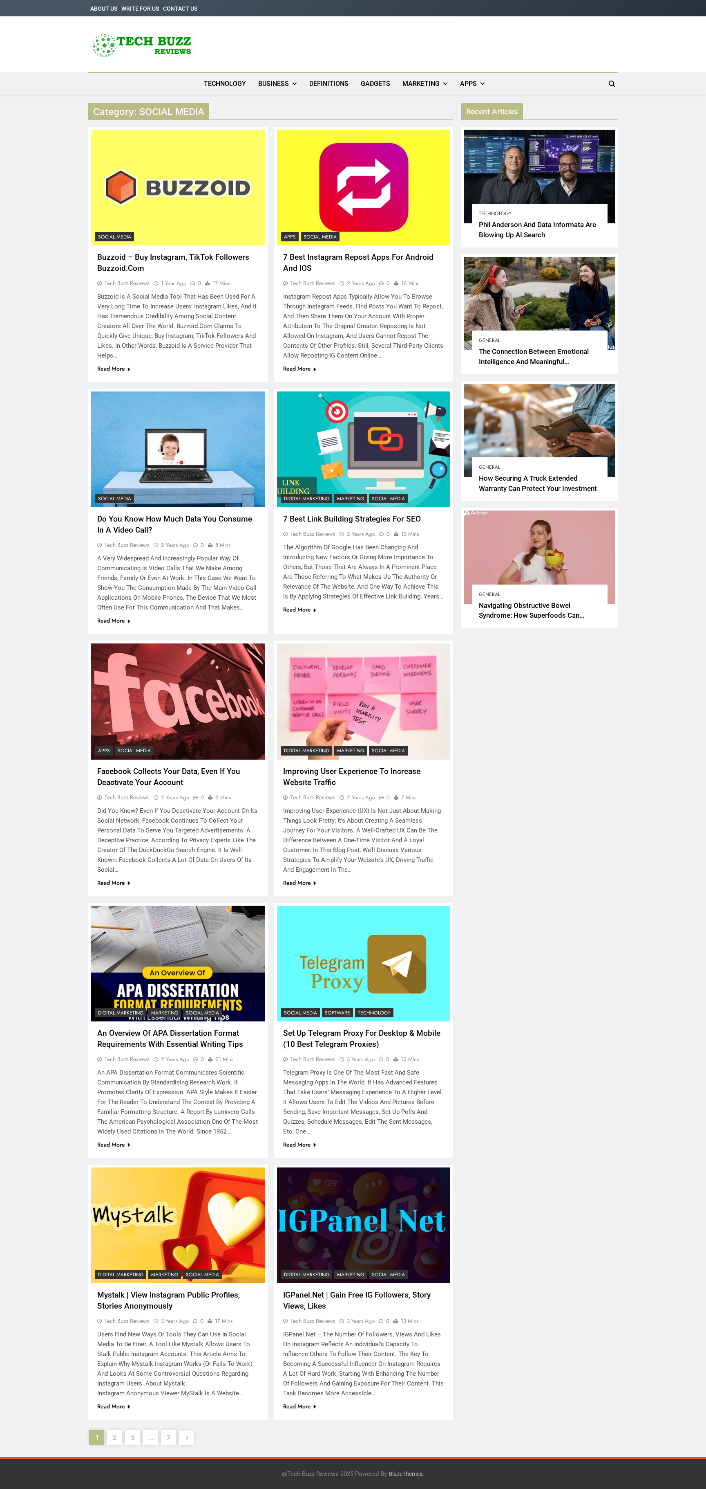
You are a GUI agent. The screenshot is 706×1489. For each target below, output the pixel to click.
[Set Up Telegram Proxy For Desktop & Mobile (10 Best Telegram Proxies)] (364, 963)
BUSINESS (273, 84)
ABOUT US (103, 8)
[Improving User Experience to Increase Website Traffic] (364, 701)
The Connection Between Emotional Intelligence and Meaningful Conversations (534, 362)
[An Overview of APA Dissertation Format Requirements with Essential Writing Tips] (178, 963)
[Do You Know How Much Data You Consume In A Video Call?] (178, 449)
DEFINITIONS (329, 84)
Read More (111, 368)
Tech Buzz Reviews (127, 283)
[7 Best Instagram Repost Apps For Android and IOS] (364, 187)
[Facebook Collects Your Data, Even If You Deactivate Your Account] (178, 701)
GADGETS (375, 84)
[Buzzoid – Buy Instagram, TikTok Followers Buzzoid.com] (178, 187)
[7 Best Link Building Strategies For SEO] (364, 449)
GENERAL (489, 340)
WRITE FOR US (140, 8)
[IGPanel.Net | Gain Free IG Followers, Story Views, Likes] (364, 1225)
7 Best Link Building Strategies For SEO (352, 519)
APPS (468, 84)
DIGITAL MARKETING (306, 498)
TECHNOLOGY (225, 84)
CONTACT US (180, 8)
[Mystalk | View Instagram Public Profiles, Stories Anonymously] (178, 1225)
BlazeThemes (405, 1474)
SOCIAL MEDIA (114, 237)
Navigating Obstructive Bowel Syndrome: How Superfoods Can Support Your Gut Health (529, 616)
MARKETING (421, 84)
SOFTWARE (337, 1013)
